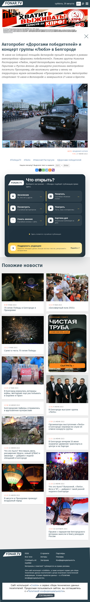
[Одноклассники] (50, 170)
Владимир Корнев (80, 151)
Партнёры (60, 553)
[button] (85, 86)
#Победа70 (15, 160)
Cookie (34, 585)
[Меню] (87, 3)
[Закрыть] (86, 36)
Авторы (43, 557)
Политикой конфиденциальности (45, 591)
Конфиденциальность (65, 560)
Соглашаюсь (46, 595)
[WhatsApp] (43, 170)
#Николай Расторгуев (43, 160)
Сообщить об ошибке (30, 561)
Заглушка (44, 560)
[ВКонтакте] (36, 170)
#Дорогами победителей (69, 160)
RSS (27, 553)
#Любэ (27, 160)
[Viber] (53, 170)
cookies (46, 570)
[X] (40, 170)
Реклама (60, 557)
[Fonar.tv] (12, 3)
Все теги (28, 557)
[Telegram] (46, 170)
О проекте (44, 553)
